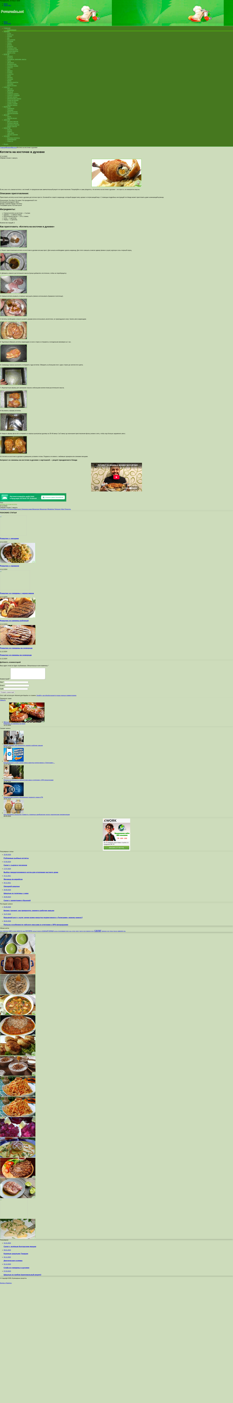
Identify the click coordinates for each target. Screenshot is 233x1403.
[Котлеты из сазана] (17, 1157)
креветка (39, 931)
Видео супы (11, 53)
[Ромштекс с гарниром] (17, 562)
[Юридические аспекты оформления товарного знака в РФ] (14, 795)
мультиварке (62, 931)
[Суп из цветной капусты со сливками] (17, 1014)
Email (2, 685)
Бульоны (10, 46)
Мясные (10, 56)
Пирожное (10, 108)
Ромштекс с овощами (9, 538)
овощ (70, 931)
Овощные (10, 62)
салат (97, 930)
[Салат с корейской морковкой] (17, 1116)
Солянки (10, 41)
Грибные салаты (12, 93)
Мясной (9, 89)
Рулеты (9, 72)
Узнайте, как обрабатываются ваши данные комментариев (56, 695)
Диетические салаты (14, 98)
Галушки (10, 79)
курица (51, 931)
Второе (6, 54)
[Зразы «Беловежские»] (17, 973)
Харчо (9, 43)
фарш (111, 931)
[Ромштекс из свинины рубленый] (17, 617)
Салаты (7, 87)
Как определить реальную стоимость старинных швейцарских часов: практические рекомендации (37, 814)
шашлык (120, 931)
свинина (104, 931)
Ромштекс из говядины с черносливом (17, 593)
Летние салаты (12, 97)
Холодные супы (12, 49)
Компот (9, 131)
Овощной (10, 90)
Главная (3, 147)
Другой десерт (12, 118)
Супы (9, 33)
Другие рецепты (12, 51)
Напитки (7, 128)
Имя (2, 682)
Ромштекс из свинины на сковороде (16, 655)
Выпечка (7, 107)
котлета (14, 504)
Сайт (1, 689)
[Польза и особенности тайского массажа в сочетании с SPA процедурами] (14, 778)
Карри (9, 80)
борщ (1, 931)
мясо (67, 931)
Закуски (7, 120)
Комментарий (5, 679)
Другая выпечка (12, 113)
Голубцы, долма (12, 66)
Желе (9, 116)
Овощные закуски (13, 125)
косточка (9, 504)
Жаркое (10, 71)
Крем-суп (10, 35)
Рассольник (11, 39)
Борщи (9, 36)
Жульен (10, 77)
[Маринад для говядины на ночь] (17, 1197)
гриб (10, 931)
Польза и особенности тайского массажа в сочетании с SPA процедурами (28, 780)
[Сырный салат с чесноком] (14, 1218)
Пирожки (10, 110)
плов (84, 931)
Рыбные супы (12, 48)
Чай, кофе (10, 133)
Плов (9, 61)
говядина (5, 931)
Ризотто (10, 67)
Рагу (8, 69)
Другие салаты (12, 105)
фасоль (115, 931)
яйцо (124, 931)
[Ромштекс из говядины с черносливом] (15, 590)
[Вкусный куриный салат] (17, 1096)
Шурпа (9, 44)
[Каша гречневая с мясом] (17, 1075)
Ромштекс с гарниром (9, 566)
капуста (19, 931)
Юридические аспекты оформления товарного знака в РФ (23, 797)
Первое (7, 31)
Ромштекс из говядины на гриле (14, 723)
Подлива (10, 84)
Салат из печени (12, 100)
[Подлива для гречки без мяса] (17, 1034)
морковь (56, 931)
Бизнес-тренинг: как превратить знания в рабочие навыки (23, 745)
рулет (92, 931)
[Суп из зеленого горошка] (17, 953)
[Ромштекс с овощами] (13, 535)
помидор (88, 931)
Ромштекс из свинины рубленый (14, 621)
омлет (77, 931)
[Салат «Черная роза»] (17, 1136)
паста (81, 931)
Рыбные (10, 57)
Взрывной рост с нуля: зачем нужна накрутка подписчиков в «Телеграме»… (29, 762)
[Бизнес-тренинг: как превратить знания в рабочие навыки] (14, 744)
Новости (10, 141)
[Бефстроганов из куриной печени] (17, 994)
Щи (8, 38)
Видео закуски (12, 126)
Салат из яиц (11, 102)
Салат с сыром (12, 103)
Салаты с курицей (13, 95)
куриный (45, 931)
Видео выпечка (12, 111)
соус (108, 931)
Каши (9, 75)
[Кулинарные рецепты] (12, 19)
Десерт (6, 115)
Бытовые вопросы (13, 138)
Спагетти (10, 74)
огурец (73, 931)
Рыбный (10, 92)
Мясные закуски (12, 121)
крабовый (34, 931)
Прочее (7, 136)
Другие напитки (12, 134)
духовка (2, 504)
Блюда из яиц (11, 64)
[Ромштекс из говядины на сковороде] (17, 644)
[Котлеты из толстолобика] (17, 1055)
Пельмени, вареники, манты (16, 59)
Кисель (9, 129)
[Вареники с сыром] (17, 1238)
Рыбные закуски (12, 123)
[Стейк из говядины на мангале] (17, 1177)
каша (23, 931)
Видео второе (12, 85)
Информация (11, 30)
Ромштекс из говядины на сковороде (16, 648)
